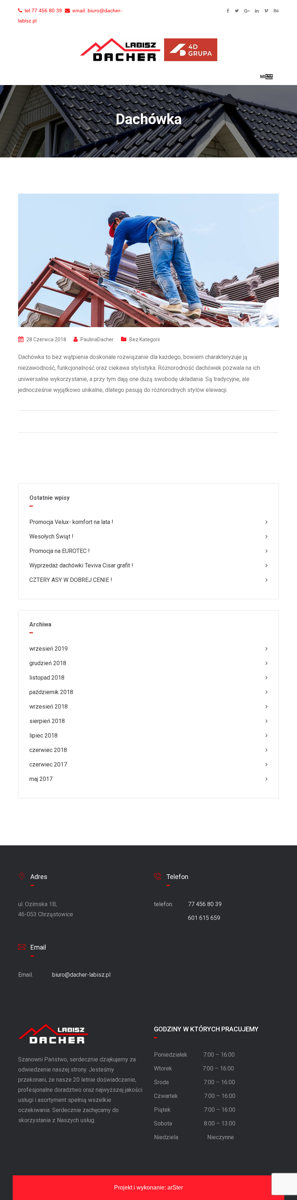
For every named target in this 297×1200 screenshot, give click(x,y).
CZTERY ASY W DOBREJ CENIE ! (70, 579)
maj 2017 (41, 779)
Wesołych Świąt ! (51, 536)
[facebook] (228, 10)
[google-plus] (247, 10)
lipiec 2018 (43, 735)
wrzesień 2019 (48, 648)
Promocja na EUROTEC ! (59, 551)
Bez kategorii (144, 339)
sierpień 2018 (47, 721)
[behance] (276, 10)
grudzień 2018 (47, 663)
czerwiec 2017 (48, 764)
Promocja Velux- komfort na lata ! (71, 522)
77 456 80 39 (47, 10)
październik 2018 (51, 692)
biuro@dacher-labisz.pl (81, 974)
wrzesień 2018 (48, 706)
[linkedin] (257, 10)
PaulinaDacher (97, 339)
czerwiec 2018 (48, 750)
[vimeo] (266, 10)
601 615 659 (204, 917)
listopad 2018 (46, 677)
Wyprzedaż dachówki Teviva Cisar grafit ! (81, 565)
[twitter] (237, 10)
